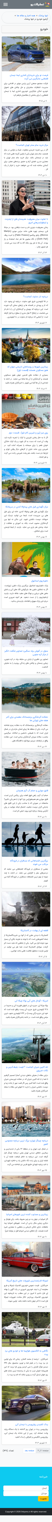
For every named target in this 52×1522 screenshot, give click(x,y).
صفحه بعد (29, 1450)
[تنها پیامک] (40, 4)
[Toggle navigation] (5, 4)
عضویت (43, 1498)
